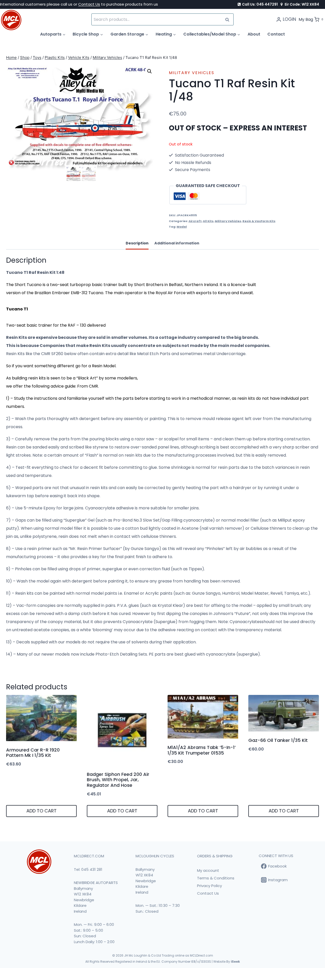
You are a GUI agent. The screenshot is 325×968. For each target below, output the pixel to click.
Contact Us (89, 4)
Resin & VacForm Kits (258, 221)
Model (182, 227)
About (254, 34)
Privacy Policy (209, 885)
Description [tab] (137, 243)
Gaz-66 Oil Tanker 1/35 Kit (278, 740)
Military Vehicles (191, 73)
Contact (276, 34)
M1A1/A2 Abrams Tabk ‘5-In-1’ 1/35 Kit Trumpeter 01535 (202, 750)
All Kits (208, 221)
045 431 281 (91, 869)
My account (208, 870)
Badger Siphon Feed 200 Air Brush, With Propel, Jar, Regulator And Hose (118, 779)
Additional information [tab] (176, 243)
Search (229, 19)
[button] (149, 71)
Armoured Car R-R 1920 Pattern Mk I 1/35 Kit (33, 753)
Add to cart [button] (41, 811)
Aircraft (195, 221)
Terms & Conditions (215, 878)
